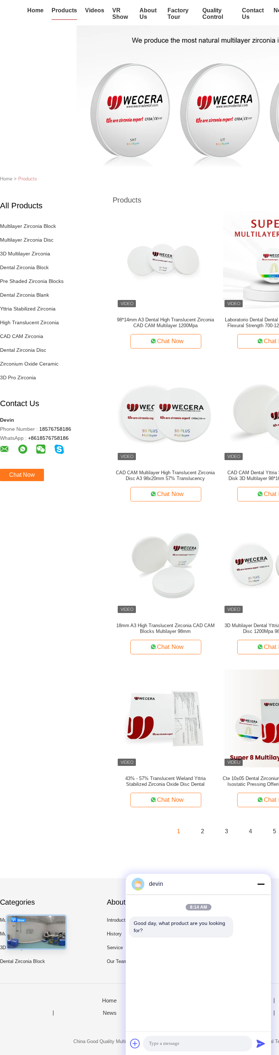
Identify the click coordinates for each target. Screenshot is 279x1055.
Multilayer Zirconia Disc (26, 240)
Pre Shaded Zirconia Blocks (32, 281)
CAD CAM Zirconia (21, 336)
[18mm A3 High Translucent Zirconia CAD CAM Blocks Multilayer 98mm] (165, 565)
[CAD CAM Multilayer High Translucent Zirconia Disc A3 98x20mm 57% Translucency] (165, 412)
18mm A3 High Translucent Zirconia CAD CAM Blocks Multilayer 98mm (165, 628)
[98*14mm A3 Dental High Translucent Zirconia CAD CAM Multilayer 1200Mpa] (165, 259)
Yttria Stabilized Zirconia (28, 309)
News (110, 1013)
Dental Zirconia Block (24, 267)
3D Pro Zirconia (18, 377)
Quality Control (212, 13)
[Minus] (260, 884)
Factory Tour (178, 13)
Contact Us (253, 13)
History (114, 934)
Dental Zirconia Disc (23, 350)
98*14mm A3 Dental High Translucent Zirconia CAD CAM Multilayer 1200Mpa (165, 322)
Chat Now (22, 475)
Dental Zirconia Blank (24, 295)
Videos (94, 10)
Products (64, 10)
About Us (148, 13)
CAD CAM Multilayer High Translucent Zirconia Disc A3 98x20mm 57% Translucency (165, 475)
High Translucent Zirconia (29, 322)
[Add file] (135, 1043)
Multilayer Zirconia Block (28, 226)
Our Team (117, 961)
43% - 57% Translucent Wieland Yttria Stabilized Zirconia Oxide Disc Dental (165, 781)
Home (35, 10)
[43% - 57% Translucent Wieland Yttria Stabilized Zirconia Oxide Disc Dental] (165, 718)
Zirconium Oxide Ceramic (29, 364)
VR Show (120, 13)
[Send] (261, 1043)
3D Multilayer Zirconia (25, 254)
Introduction (119, 920)
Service (115, 947)
